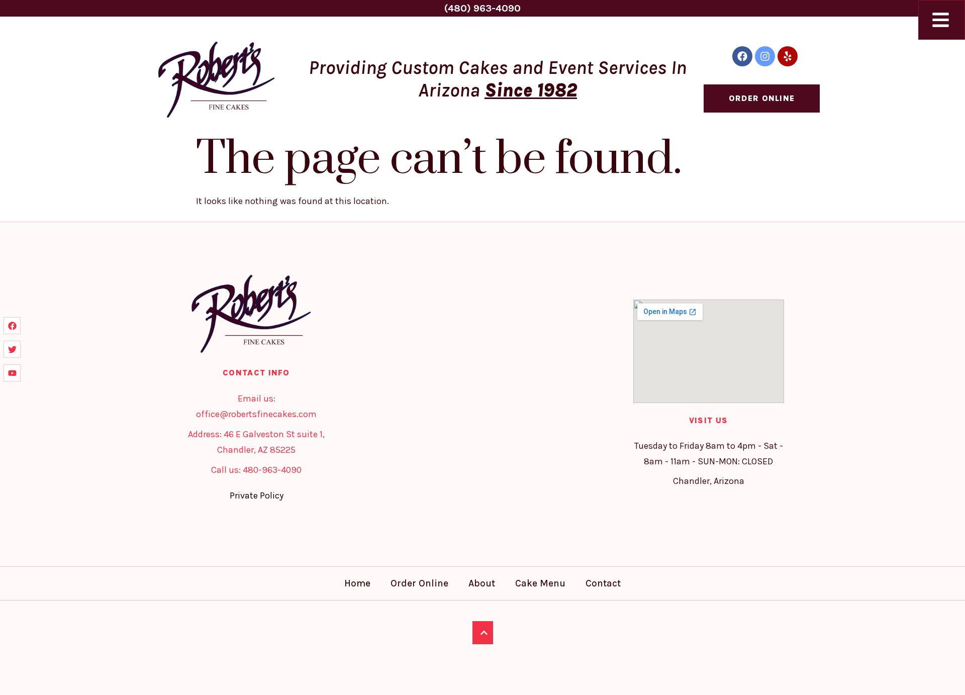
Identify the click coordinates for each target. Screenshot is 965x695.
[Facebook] (742, 56)
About (481, 583)
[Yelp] (788, 56)
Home (357, 583)
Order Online (419, 583)
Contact (603, 583)
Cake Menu (540, 583)
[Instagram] (765, 56)
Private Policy (256, 495)
